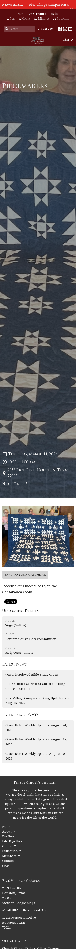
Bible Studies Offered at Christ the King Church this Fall (35, 686)
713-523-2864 (46, 29)
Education (10, 851)
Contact (8, 861)
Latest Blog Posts (20, 714)
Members (9, 856)
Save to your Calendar (25, 574)
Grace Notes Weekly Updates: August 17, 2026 (36, 741)
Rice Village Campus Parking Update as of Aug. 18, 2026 (37, 700)
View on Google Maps (18, 903)
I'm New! (9, 836)
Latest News (14, 664)
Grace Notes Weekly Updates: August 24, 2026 (36, 727)
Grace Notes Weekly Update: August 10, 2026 (35, 755)
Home (6, 826)
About (7, 831)
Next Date (13, 484)
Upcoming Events (20, 610)
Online (7, 846)
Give (5, 866)
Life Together (12, 841)
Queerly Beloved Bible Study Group (32, 674)
